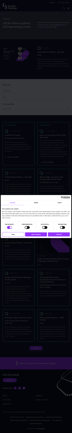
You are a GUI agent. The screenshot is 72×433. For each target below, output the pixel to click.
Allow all (59, 234)
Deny (13, 234)
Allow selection (36, 234)
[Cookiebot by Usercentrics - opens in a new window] (62, 197)
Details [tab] (36, 202)
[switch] (27, 227)
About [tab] (59, 202)
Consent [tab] (12, 202)
